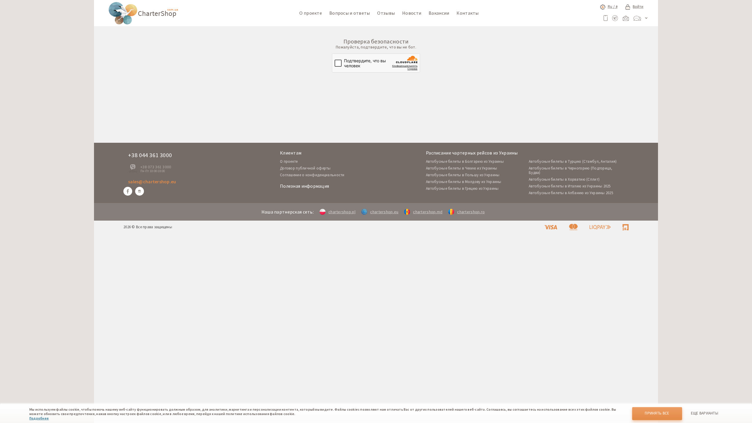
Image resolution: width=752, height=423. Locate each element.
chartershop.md (427, 211)
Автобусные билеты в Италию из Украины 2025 (570, 186)
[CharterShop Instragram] (139, 191)
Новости (411, 13)
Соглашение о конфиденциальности (312, 174)
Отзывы (386, 13)
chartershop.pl (341, 211)
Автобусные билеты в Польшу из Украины (462, 174)
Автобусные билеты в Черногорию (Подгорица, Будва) (570, 170)
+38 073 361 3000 (155, 166)
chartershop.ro (471, 211)
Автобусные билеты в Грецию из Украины (462, 188)
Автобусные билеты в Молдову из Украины (463, 181)
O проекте (289, 161)
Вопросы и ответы (349, 13)
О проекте (310, 13)
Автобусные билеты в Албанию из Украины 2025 (571, 192)
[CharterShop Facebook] (127, 191)
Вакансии (439, 13)
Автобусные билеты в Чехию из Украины (461, 168)
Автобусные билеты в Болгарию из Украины (465, 161)
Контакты (467, 13)
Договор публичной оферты (305, 168)
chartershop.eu (384, 211)
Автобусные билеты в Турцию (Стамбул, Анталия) (573, 161)
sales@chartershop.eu (152, 181)
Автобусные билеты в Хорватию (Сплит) (564, 179)
